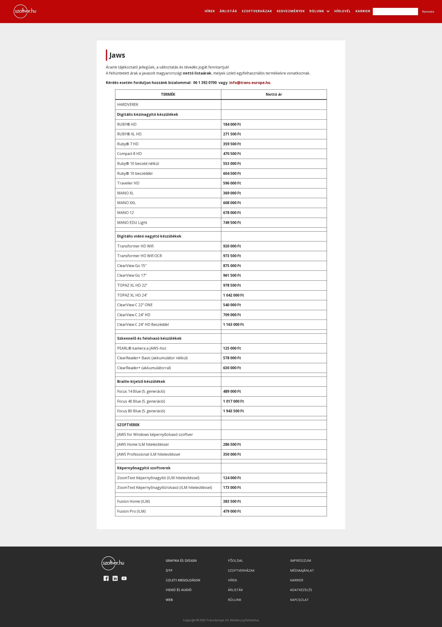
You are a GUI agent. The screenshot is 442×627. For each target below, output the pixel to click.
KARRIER (362, 11)
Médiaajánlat (302, 570)
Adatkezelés (301, 590)
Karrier (296, 580)
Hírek (232, 580)
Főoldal (235, 560)
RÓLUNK (316, 11)
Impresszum (300, 560)
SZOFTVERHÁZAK (257, 11)
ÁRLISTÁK (228, 11)
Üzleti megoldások (183, 580)
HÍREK (210, 11)
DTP (169, 570)
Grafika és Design (181, 560)
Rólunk (234, 599)
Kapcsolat (299, 599)
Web (169, 599)
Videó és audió (179, 590)
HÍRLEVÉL (342, 11)
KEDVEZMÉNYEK (291, 11)
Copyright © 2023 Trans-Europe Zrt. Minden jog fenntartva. (221, 620)
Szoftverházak (241, 570)
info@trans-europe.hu (249, 82)
